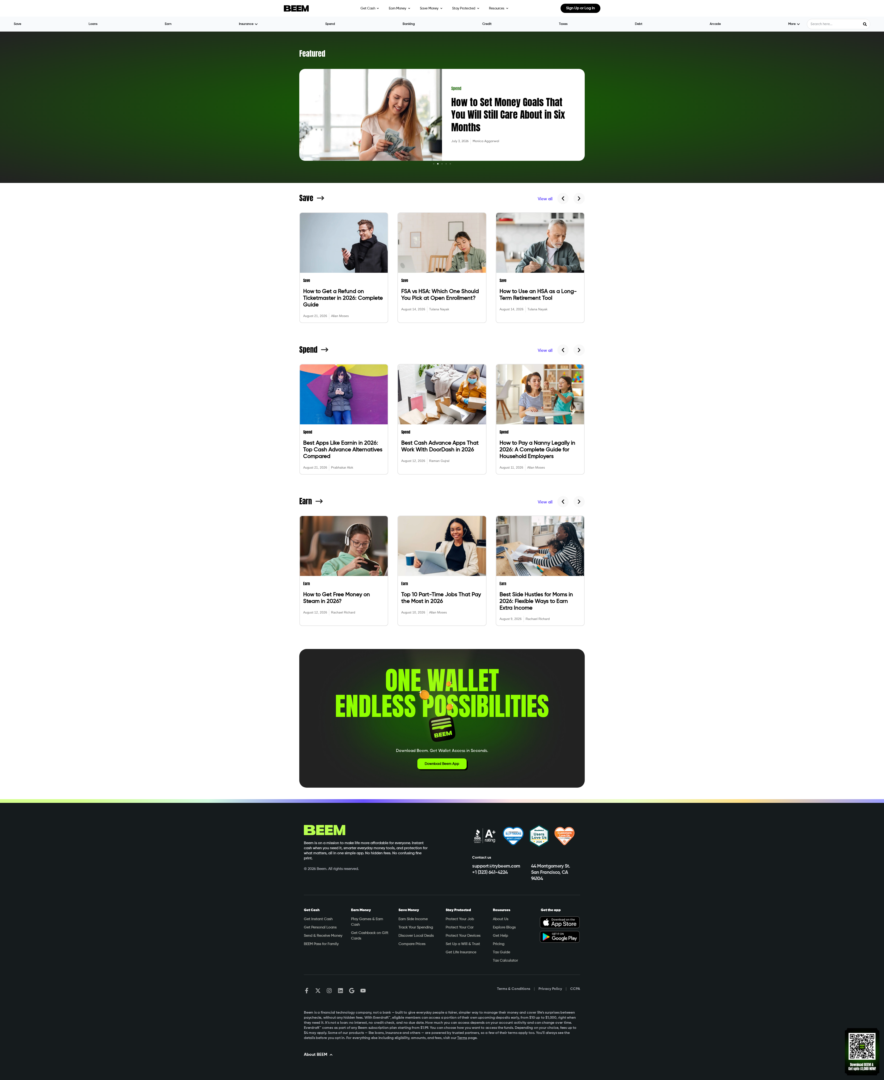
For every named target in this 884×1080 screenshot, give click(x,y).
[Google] (352, 990)
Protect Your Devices (463, 936)
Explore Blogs (504, 927)
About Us (500, 919)
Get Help (500, 936)
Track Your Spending (415, 927)
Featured (312, 53)
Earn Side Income (413, 919)
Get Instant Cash (318, 919)
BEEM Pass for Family (321, 944)
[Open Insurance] (256, 24)
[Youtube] (363, 990)
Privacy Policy (550, 989)
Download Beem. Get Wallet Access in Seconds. (442, 751)
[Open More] (798, 24)
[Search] (865, 24)
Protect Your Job (460, 919)
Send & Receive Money (323, 936)
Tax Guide (501, 952)
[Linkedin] (340, 990)
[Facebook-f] (306, 990)
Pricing (498, 944)
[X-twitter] (318, 990)
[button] (433, 163)
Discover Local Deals (416, 936)
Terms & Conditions (513, 989)
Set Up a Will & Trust (463, 944)
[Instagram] (329, 990)
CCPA (575, 989)
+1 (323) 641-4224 (490, 872)
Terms (462, 1038)
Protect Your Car (460, 927)
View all (545, 199)
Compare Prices (411, 944)
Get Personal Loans (320, 927)
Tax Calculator (505, 961)
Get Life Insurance (461, 952)
